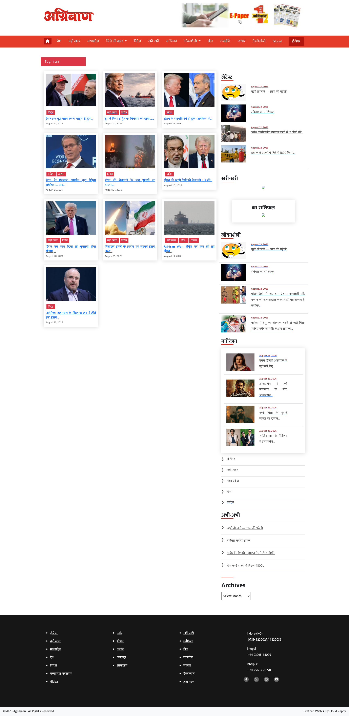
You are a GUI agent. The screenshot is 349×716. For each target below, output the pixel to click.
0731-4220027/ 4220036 (265, 639)
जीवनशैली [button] (191, 41)
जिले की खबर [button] (115, 41)
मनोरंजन (171, 41)
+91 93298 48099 (259, 655)
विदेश (137, 41)
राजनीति (225, 41)
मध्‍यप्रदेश (93, 41)
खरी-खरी (153, 41)
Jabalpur (259, 667)
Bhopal (259, 652)
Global (277, 41)
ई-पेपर (296, 41)
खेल (210, 41)
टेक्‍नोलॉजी (259, 41)
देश (59, 41)
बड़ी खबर (74, 41)
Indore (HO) (264, 636)
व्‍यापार (241, 41)
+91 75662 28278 (259, 670)
